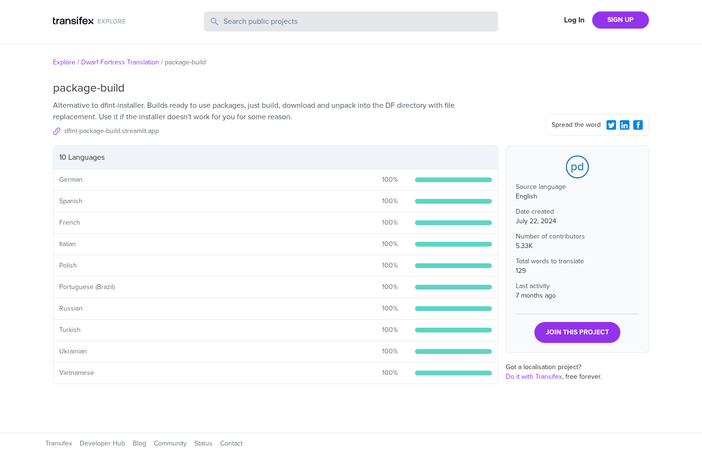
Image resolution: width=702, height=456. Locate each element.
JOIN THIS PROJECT (577, 332)
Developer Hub (102, 443)
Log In (574, 20)
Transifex (58, 443)
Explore (64, 62)
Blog (139, 443)
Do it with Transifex (534, 377)
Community (170, 443)
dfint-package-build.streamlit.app (111, 131)
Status (203, 443)
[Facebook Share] (638, 125)
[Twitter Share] (611, 125)
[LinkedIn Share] (624, 125)
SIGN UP (620, 20)
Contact (231, 443)
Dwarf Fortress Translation (120, 62)
